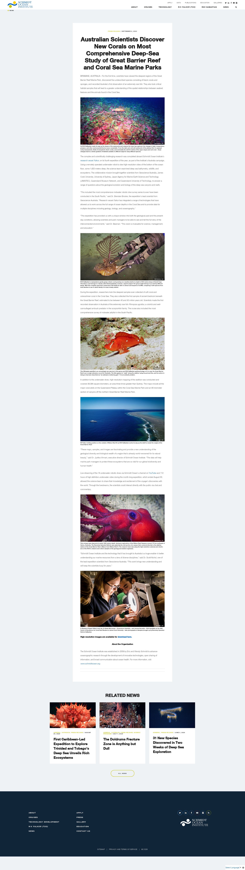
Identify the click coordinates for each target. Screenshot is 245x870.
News (226, 7)
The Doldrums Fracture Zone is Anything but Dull (121, 743)
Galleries (218, 3)
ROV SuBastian (209, 7)
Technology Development (44, 822)
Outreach (66, 732)
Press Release (114, 31)
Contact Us (83, 831)
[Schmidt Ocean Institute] (20, 4)
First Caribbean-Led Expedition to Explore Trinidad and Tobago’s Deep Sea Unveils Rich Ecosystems (71, 748)
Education (205, 3)
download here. (124, 637)
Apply (170, 3)
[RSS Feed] (208, 812)
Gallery (81, 822)
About (134, 7)
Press (80, 817)
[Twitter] (180, 812)
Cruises (148, 7)
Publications (190, 3)
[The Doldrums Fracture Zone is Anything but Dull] (122, 715)
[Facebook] (191, 812)
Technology (165, 7)
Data (179, 3)
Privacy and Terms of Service (123, 849)
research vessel (86, 160)
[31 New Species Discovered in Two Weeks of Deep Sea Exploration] (172, 715)
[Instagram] (203, 812)
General (57, 732)
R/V (186, 7)
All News (122, 773)
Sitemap (101, 849)
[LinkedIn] (185, 812)
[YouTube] (197, 812)
